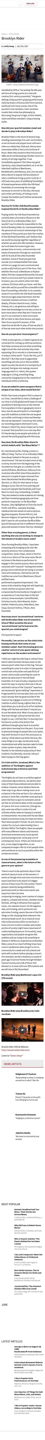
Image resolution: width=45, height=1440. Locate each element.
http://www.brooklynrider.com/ (16, 1050)
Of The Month (14, 34)
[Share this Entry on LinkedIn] (34, 1436)
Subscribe (30, 3)
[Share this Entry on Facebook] (18, 1436)
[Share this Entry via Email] (3, 1436)
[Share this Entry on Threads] (41, 1436)
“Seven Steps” (16, 1055)
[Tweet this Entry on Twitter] (26, 1436)
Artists (4, 34)
